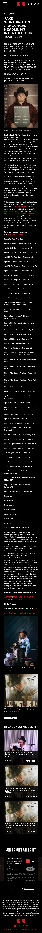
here (31, 130)
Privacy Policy (29, 929)
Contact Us (37, 929)
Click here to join (29, 889)
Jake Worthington (10, 718)
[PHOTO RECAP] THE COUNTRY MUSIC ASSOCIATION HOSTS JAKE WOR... (20, 755)
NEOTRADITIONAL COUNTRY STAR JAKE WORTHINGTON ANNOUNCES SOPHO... (20, 825)
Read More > (31, 761)
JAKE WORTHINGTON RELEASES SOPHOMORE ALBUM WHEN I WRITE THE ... (20, 790)
